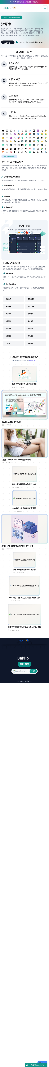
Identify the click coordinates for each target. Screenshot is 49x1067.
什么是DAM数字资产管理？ (35, 42)
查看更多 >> (33, 360)
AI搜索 (33, 671)
